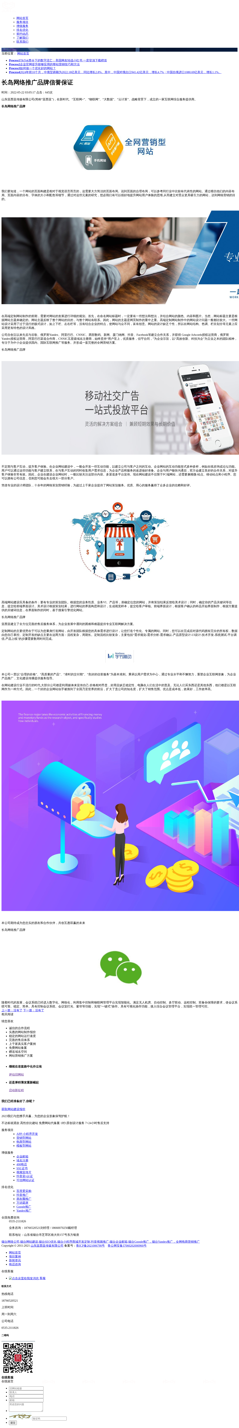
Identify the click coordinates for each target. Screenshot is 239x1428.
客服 (42, 1278)
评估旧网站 (16, 1074)
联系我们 (22, 41)
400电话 (21, 1164)
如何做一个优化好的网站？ (32, 68)
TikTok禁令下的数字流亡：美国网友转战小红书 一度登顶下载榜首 (58, 60)
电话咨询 (15, 1264)
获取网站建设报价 (13, 1109)
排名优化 (22, 29)
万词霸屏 (22, 1202)
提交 (12, 1422)
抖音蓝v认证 (24, 1176)
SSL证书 (22, 1168)
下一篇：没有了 (33, 1010)
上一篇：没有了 (11, 1010)
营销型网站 (23, 1137)
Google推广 (23, 1206)
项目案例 (15, 1256)
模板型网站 (23, 1145)
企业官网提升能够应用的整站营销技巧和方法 (44, 64)
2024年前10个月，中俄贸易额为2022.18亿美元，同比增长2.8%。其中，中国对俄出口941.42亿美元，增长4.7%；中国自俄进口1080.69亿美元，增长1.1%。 (115, 72)
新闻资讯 (15, 1260)
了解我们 (22, 37)
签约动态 (22, 33)
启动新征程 (16, 1090)
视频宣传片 (23, 1172)
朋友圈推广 (23, 1198)
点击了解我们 (10, 49)
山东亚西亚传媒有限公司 (47, 1245)
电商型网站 (23, 1141)
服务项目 (22, 22)
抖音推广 (22, 1194)
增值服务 (22, 26)
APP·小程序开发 (27, 1133)
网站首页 (22, 18)
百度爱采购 (23, 1191)
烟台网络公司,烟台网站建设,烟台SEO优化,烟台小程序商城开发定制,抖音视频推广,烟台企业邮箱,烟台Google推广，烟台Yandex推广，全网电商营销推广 (100, 1241)
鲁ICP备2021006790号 (90, 1245)
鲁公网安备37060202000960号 (127, 1245)
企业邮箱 (22, 1156)
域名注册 (22, 1160)
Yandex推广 (23, 1210)
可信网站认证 (25, 1180)
